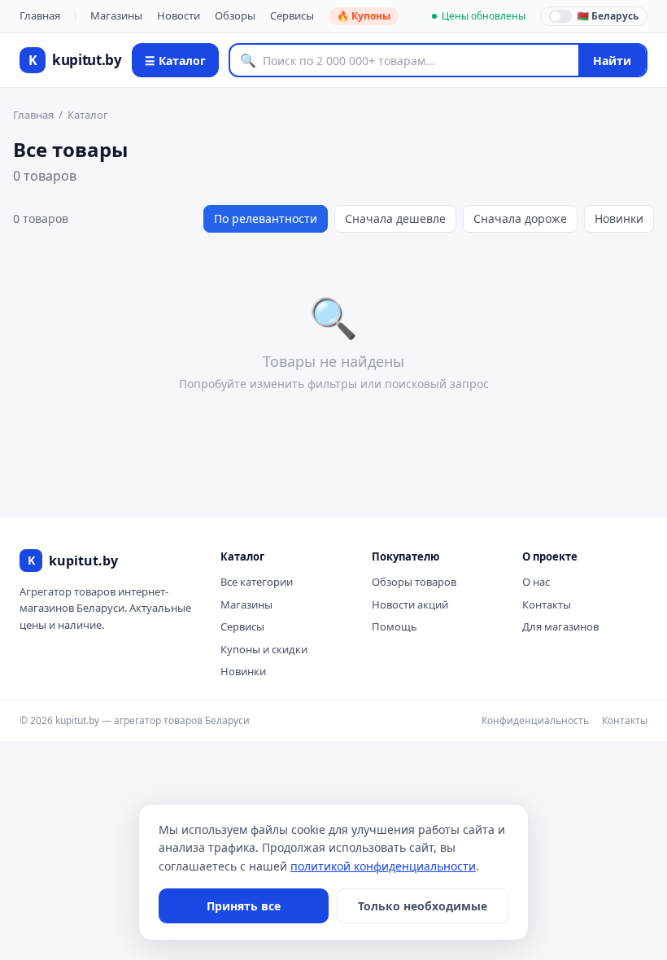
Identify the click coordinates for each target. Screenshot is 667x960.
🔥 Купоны (363, 16)
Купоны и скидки (263, 649)
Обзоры (235, 15)
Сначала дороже (520, 218)
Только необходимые (422, 906)
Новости (178, 15)
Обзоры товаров (414, 581)
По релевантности (265, 218)
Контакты (546, 604)
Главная (40, 15)
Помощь (394, 626)
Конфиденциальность (535, 720)
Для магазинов (560, 626)
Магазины (116, 15)
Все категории (256, 581)
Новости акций (410, 604)
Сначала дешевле (395, 218)
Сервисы (292, 15)
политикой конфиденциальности (383, 866)
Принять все (244, 906)
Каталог (88, 114)
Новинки (619, 218)
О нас (536, 581)
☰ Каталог (175, 60)
